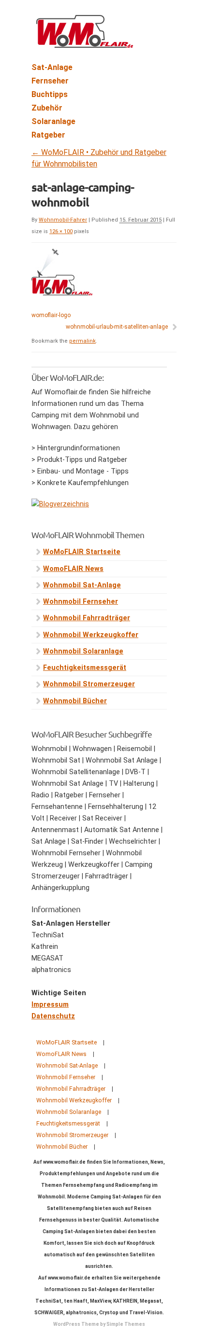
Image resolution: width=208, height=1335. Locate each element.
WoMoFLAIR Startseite (81, 552)
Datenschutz (53, 1016)
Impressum (50, 1005)
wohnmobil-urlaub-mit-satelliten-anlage (117, 326)
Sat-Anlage (52, 67)
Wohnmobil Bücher (75, 701)
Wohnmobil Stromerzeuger (89, 684)
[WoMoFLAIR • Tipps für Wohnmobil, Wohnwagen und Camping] (84, 42)
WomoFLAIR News (73, 569)
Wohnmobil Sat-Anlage (82, 585)
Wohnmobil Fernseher (80, 602)
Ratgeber (48, 134)
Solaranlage (53, 121)
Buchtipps (49, 94)
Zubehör (46, 107)
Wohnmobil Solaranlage (83, 651)
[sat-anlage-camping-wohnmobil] (61, 293)
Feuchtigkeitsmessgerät (84, 668)
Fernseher (50, 80)
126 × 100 (61, 231)
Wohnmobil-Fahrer (63, 220)
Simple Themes (125, 1324)
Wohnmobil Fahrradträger (86, 618)
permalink (82, 341)
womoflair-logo (51, 315)
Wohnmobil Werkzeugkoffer (90, 635)
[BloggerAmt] (60, 504)
